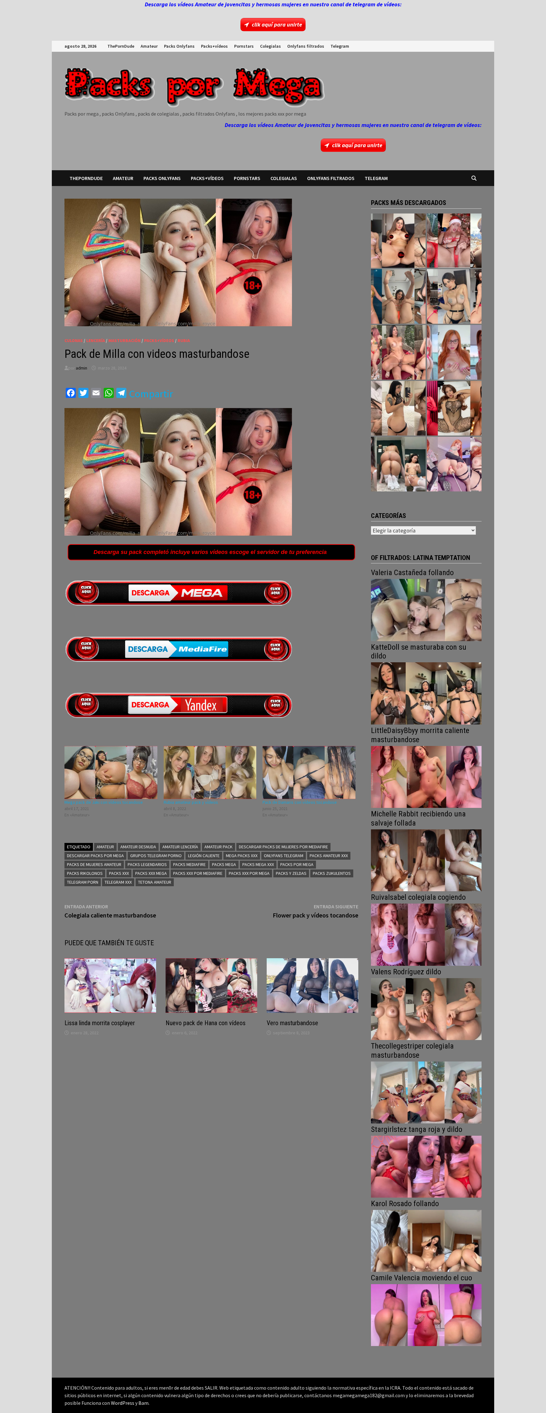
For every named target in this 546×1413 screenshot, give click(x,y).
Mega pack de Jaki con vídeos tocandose (103, 802)
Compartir (151, 394)
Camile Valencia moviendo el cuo (421, 1277)
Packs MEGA (224, 864)
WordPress (122, 1403)
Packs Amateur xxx (329, 855)
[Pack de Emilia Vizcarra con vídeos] (454, 352)
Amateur (149, 46)
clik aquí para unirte (277, 24)
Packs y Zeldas (291, 873)
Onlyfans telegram (283, 855)
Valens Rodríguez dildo (406, 971)
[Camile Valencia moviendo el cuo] (426, 1314)
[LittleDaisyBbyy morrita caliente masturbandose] (426, 776)
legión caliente (204, 855)
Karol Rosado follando (405, 1203)
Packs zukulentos (332, 873)
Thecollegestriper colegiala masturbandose (412, 1051)
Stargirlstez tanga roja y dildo (416, 1129)
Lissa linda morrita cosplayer (99, 1023)
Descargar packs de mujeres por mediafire (283, 847)
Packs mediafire (189, 864)
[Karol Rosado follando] (426, 1240)
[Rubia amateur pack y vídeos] (210, 772)
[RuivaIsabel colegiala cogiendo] (426, 934)
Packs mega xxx (258, 864)
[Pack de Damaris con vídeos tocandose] (309, 772)
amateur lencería (180, 847)
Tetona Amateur (154, 882)
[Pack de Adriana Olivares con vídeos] (454, 296)
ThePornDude (120, 46)
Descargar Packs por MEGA (95, 855)
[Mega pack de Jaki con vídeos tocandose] (110, 772)
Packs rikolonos (85, 873)
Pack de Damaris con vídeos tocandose (300, 802)
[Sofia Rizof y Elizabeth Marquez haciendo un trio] (398, 352)
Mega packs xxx (242, 855)
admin (81, 368)
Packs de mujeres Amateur (94, 864)
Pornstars (244, 46)
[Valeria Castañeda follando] (426, 609)
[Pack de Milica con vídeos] (398, 408)
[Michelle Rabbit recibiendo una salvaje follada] (426, 859)
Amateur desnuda (138, 847)
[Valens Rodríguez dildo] (426, 1008)
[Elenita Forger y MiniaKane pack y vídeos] (398, 464)
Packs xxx (119, 873)
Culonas (73, 340)
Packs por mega (296, 864)
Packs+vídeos (214, 46)
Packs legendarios (147, 864)
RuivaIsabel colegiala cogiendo (418, 897)
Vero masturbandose (292, 1023)
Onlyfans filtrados (305, 46)
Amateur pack (218, 847)
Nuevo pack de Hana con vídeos (206, 1023)
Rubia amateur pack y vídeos (191, 802)
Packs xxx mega (151, 873)
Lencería (95, 340)
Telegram (340, 46)
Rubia (184, 340)
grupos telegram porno (156, 855)
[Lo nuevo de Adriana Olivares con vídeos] (398, 296)
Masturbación (124, 340)
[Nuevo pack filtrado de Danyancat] (454, 240)
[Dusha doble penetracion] (454, 464)
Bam (143, 1403)
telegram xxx (118, 882)
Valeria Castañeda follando (412, 572)
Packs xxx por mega (249, 873)
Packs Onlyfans (179, 46)
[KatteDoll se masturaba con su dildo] (426, 692)
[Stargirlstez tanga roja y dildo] (426, 1165)
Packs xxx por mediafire (197, 873)
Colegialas (270, 46)
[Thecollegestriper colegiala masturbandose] (426, 1091)
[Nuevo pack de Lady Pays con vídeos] (454, 408)
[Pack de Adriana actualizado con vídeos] (398, 240)
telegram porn (82, 882)
